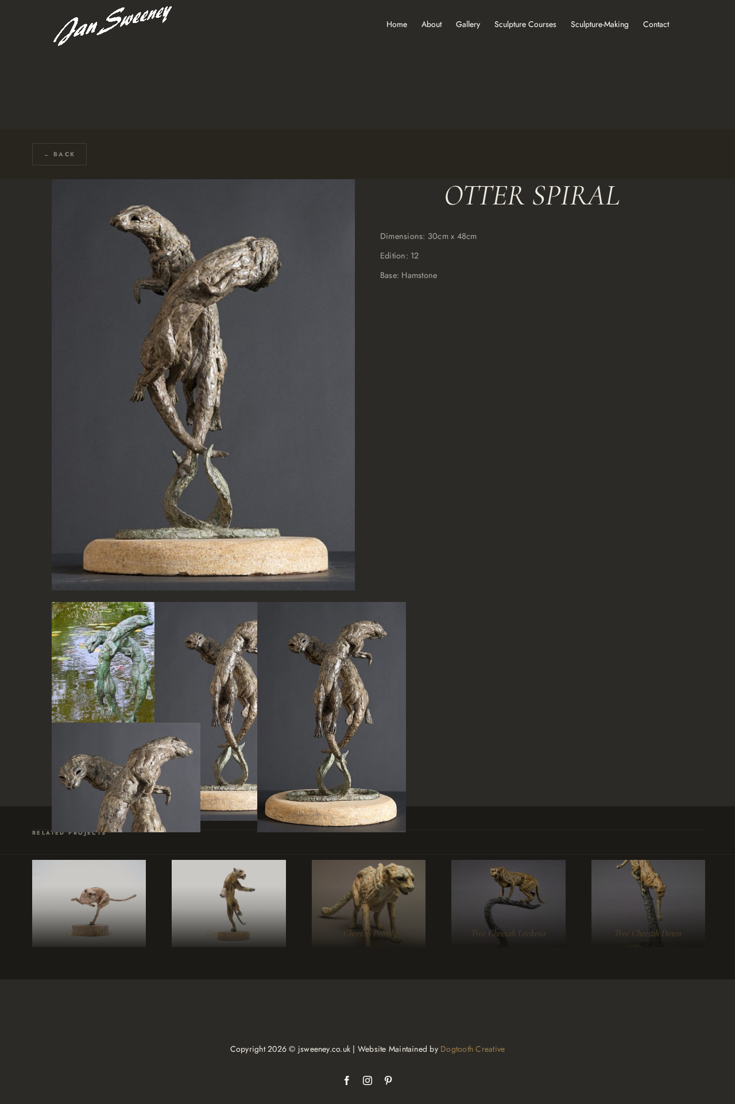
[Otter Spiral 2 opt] (126, 609)
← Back (59, 154)
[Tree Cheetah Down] (648, 903)
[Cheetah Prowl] (368, 903)
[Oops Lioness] (228, 903)
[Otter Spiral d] (126, 730)
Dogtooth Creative (472, 1049)
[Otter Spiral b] (228, 609)
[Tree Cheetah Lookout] (508, 903)
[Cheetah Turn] (89, 903)
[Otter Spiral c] (331, 609)
